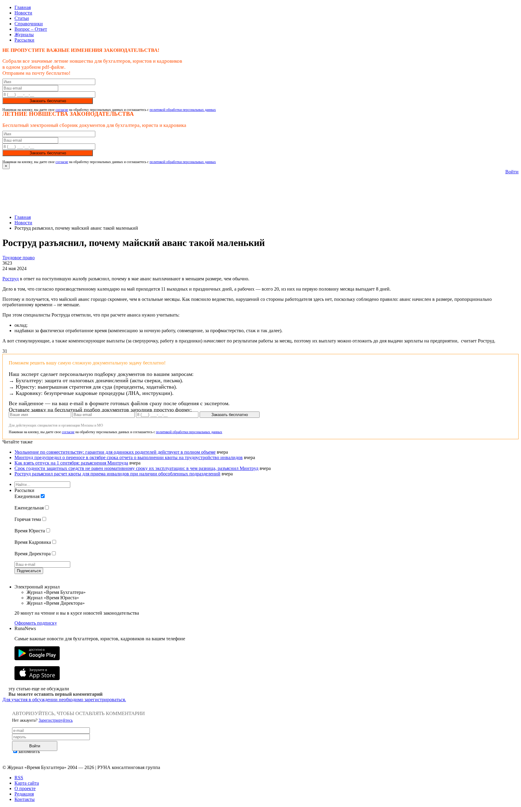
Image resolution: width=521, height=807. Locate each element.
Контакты (24, 799)
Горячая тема (27, 519)
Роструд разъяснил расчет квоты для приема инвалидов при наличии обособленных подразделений (117, 473)
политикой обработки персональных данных (183, 110)
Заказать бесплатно (48, 101)
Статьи (21, 18)
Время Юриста (29, 530)
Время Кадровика (32, 542)
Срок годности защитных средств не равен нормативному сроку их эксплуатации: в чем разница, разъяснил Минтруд (136, 468)
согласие (61, 110)
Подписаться (29, 571)
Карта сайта (26, 783)
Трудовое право (18, 257)
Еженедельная (29, 507)
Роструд (10, 278)
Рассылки (24, 40)
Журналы (24, 34)
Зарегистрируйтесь (56, 720)
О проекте (25, 788)
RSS (18, 777)
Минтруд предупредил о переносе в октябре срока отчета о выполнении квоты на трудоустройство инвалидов (128, 457)
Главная (22, 7)
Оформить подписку (35, 623)
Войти (512, 171)
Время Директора (32, 553)
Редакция (24, 793)
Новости (23, 12)
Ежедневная (26, 496)
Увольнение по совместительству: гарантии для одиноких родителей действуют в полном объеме (115, 452)
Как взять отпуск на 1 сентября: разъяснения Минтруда (71, 462)
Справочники (28, 23)
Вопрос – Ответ (30, 29)
